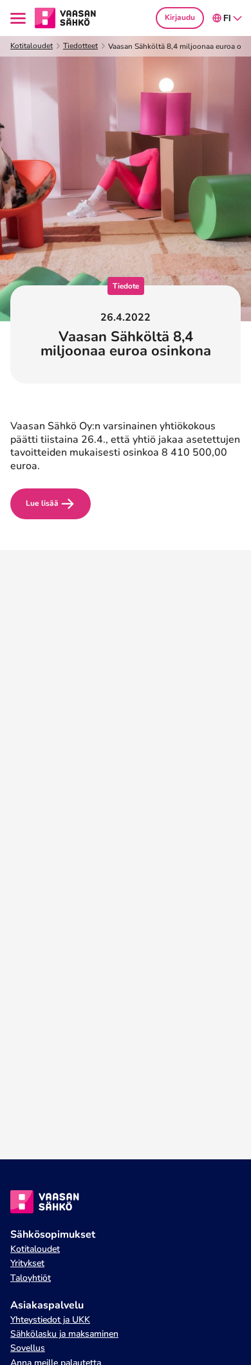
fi (227, 18)
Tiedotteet (80, 46)
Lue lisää (42, 503)
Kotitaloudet (31, 46)
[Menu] (20, 18)
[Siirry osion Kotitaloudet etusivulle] (65, 17)
